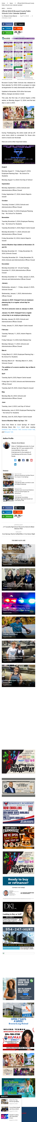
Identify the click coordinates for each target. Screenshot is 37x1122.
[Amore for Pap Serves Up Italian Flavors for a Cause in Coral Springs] (18, 555)
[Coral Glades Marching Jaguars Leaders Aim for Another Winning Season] (18, 652)
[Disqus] (18, 714)
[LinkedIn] (15, 464)
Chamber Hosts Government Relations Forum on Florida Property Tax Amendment (24, 491)
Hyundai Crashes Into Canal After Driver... (14, 1116)
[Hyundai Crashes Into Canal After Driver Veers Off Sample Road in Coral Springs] (18, 603)
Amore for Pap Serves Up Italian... (14, 1100)
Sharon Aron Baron (10, 16)
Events (11, 478)
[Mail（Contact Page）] (15, 460)
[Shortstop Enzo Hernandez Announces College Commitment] (18, 628)
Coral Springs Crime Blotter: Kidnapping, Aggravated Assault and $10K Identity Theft (24, 499)
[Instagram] (27, 460)
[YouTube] (31, 460)
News (11, 3)
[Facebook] (23, 460)
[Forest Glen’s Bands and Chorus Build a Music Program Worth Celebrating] (18, 579)
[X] (19, 460)
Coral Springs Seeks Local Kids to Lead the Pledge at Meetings (24, 483)
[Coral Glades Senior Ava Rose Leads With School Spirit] (18, 676)
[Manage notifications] (4, 1117)
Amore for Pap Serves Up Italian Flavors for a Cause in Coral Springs (24, 476)
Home (3, 3)
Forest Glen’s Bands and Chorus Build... (14, 1108)
